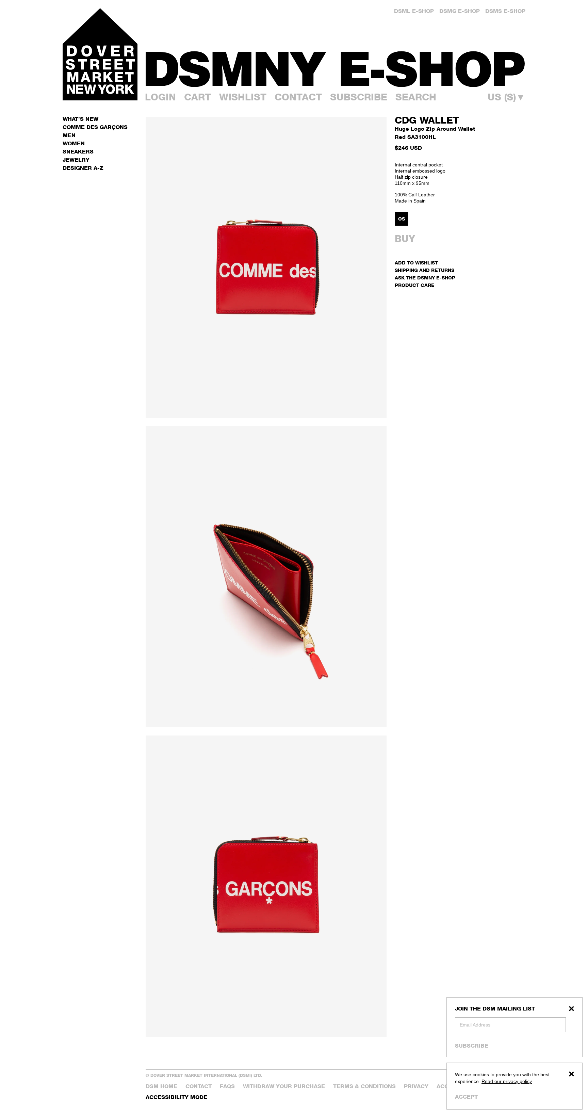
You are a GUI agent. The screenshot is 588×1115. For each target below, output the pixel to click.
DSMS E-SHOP (505, 11)
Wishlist (242, 97)
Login (160, 97)
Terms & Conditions (364, 1086)
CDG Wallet (427, 120)
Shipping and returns (424, 270)
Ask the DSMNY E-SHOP (425, 277)
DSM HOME (161, 1086)
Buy (405, 238)
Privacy (416, 1086)
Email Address (475, 1025)
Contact (298, 97)
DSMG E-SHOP (459, 11)
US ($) (506, 97)
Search (415, 97)
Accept (466, 1097)
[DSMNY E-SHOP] (335, 65)
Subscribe (471, 1046)
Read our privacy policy (506, 1081)
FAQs (227, 1086)
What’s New (80, 119)
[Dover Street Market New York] (100, 54)
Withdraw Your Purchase (284, 1086)
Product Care (415, 285)
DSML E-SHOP (414, 11)
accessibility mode (176, 1097)
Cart (197, 97)
